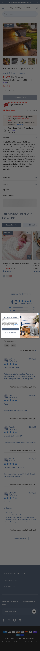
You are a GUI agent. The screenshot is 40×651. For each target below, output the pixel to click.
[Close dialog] (38, 314)
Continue (10, 329)
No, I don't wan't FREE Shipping (10, 332)
